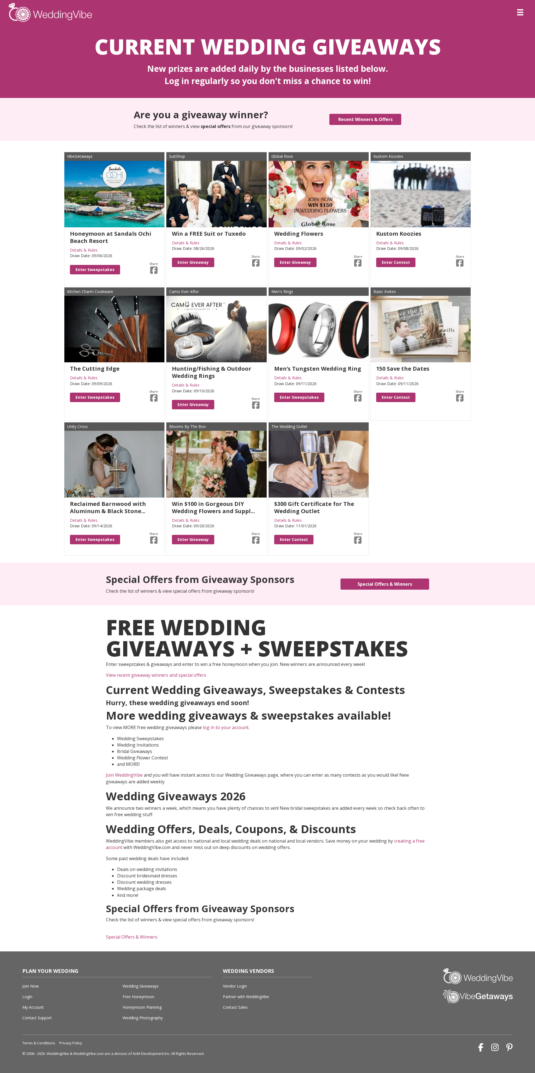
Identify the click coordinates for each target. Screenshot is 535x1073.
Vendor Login (235, 986)
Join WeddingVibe (124, 775)
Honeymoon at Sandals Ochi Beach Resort (110, 237)
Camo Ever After (184, 291)
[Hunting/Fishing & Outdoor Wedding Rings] (216, 328)
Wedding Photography (143, 1017)
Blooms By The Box (187, 426)
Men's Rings (282, 291)
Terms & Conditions (38, 1042)
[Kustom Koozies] (421, 193)
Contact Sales (235, 1007)
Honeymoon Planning (142, 1007)
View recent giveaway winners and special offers (156, 675)
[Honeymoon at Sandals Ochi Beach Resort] (114, 193)
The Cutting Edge (95, 368)
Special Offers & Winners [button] (131, 937)
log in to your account (226, 727)
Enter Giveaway (193, 262)
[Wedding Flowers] (319, 193)
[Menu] (520, 12)
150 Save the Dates (402, 368)
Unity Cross (77, 426)
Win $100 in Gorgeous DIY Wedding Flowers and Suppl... (213, 507)
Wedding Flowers (298, 233)
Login (27, 996)
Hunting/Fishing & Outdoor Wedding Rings (211, 372)
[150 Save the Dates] (421, 328)
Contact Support (37, 1017)
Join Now (30, 986)
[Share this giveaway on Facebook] (154, 270)
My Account (33, 1007)
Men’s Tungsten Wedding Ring (317, 368)
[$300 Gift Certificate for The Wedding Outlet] (319, 463)
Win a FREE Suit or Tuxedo (209, 233)
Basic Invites (384, 291)
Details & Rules (84, 250)
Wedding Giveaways (141, 986)
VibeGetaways (80, 156)
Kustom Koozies (388, 156)
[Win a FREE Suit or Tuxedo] (216, 193)
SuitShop (177, 156)
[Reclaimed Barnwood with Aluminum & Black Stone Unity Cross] (114, 463)
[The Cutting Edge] (114, 328)
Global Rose (282, 156)
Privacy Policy (70, 1042)
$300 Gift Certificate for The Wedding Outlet (314, 507)
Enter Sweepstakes (95, 269)
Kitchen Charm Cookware (90, 291)
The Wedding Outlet (289, 426)
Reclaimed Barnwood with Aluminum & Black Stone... (108, 507)
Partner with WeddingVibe (246, 996)
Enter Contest (396, 262)
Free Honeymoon (138, 996)
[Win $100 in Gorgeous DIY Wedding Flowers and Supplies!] (216, 463)
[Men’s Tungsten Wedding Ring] (319, 328)
